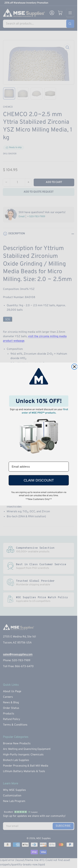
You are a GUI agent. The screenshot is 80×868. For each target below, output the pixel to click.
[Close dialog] (74, 367)
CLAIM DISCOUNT (38, 480)
